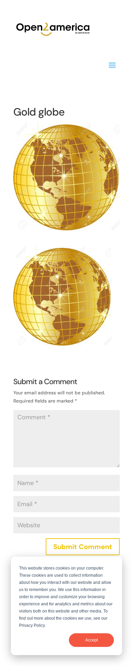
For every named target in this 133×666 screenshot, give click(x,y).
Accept (91, 640)
